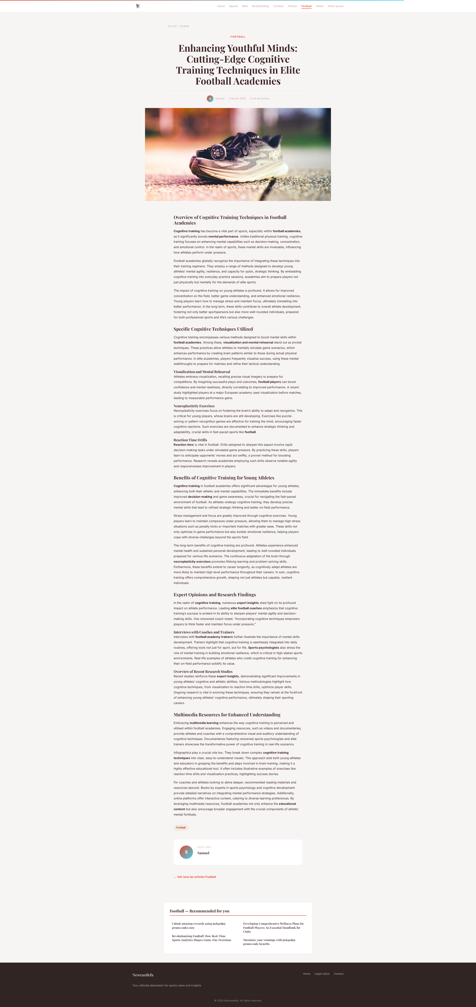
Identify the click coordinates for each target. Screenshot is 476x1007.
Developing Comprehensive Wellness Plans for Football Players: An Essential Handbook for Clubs (273, 927)
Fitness (292, 5)
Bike (245, 5)
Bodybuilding (260, 5)
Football (306, 5)
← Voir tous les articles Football (195, 877)
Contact (339, 973)
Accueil (172, 26)
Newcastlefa (142, 974)
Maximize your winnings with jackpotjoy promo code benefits (269, 942)
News (319, 5)
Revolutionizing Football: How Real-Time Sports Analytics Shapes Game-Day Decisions (201, 938)
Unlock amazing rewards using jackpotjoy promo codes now (199, 925)
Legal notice (322, 973)
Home (221, 5)
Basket (233, 5)
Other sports (336, 5)
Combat (278, 5)
